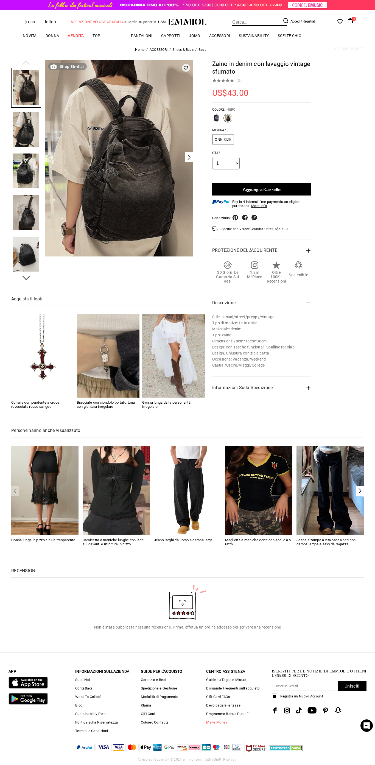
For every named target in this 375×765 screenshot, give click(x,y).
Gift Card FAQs (218, 697)
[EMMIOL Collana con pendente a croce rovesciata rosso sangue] (42, 356)
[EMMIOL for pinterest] (326, 710)
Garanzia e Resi (153, 680)
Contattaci (83, 688)
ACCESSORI (219, 35)
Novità (30, 35)
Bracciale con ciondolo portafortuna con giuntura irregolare (106, 404)
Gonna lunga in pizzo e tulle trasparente (43, 540)
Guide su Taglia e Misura (226, 680)
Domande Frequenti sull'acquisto (232, 688)
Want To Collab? (88, 697)
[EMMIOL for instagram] (287, 710)
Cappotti (170, 35)
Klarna (146, 705)
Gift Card (148, 714)
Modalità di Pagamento (159, 697)
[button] (26, 63)
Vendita (76, 35)
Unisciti (352, 686)
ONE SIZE (223, 139)
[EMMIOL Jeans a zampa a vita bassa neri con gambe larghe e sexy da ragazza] (330, 490)
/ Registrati (308, 21)
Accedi (295, 21)
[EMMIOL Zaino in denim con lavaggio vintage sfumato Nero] (227, 120)
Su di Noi (82, 680)
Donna (52, 35)
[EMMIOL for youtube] (312, 710)
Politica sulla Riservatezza (96, 722)
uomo (194, 35)
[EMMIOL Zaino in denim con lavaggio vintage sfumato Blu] (216, 120)
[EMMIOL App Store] (28, 687)
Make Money (216, 722)
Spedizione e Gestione (159, 688)
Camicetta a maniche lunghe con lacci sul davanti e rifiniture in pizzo (114, 542)
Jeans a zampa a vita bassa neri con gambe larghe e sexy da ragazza (326, 542)
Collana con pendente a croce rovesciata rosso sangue (35, 404)
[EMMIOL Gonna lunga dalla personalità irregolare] (173, 356)
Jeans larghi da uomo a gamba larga (183, 540)
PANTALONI (141, 35)
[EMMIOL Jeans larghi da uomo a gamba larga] (187, 490)
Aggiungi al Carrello (262, 189)
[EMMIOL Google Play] (28, 703)
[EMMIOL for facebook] (275, 710)
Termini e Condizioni (91, 731)
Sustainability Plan (90, 714)
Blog (78, 705)
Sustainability (254, 35)
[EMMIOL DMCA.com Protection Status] (286, 751)
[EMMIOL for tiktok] (298, 710)
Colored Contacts (155, 722)
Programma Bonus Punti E (227, 714)
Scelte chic (289, 35)
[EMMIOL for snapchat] (338, 710)
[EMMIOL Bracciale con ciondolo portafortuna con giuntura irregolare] (108, 356)
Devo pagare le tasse (223, 705)
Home (139, 50)
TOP (96, 35)
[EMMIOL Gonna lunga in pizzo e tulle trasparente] (45, 490)
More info (259, 206)
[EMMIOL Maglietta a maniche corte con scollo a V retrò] (258, 490)
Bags (202, 50)
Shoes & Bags (183, 50)
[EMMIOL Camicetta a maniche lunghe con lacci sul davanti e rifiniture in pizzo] (116, 490)
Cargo (116, 35)
